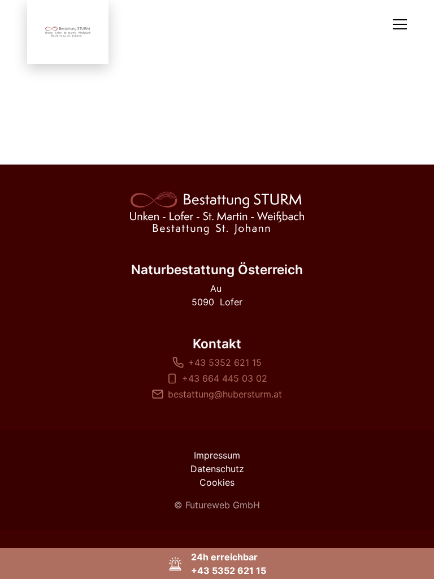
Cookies (217, 482)
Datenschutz (217, 468)
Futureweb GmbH (222, 505)
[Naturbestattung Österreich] (217, 213)
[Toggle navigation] (400, 24)
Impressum (217, 455)
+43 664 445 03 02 (224, 378)
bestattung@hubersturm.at (225, 394)
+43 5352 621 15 (225, 362)
